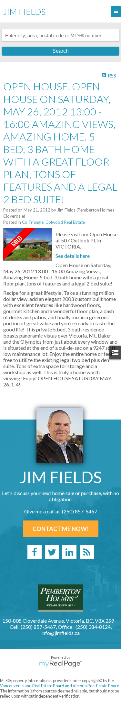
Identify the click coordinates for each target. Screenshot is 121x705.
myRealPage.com (60, 663)
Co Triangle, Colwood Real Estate (53, 222)
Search (60, 51)
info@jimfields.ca (60, 633)
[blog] (87, 552)
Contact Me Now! (61, 528)
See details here (72, 256)
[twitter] (52, 552)
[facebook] (34, 552)
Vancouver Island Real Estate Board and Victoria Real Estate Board (59, 685)
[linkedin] (69, 552)
